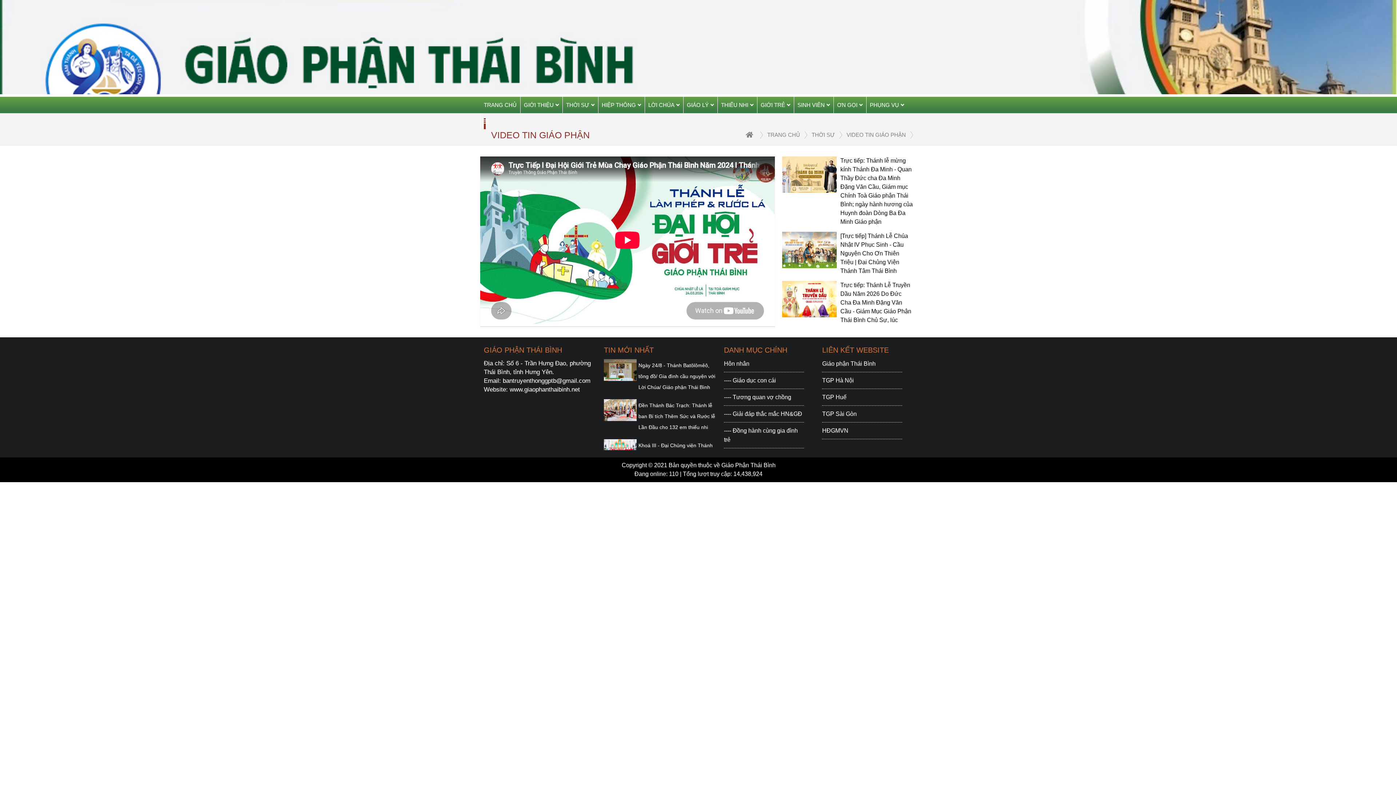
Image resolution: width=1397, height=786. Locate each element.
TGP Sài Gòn (839, 414)
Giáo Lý (698, 105)
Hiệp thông (619, 105)
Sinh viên (811, 105)
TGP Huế (834, 397)
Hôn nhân (736, 364)
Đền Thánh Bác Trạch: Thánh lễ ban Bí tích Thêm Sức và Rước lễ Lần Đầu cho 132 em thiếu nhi (676, 416)
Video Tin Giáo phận (876, 135)
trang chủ (783, 135)
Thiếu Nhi (734, 105)
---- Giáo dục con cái (750, 380)
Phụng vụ (884, 105)
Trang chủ (500, 105)
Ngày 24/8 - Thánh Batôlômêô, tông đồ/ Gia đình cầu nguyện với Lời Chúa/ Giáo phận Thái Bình (676, 376)
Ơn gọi (847, 105)
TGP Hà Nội (838, 380)
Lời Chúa (661, 105)
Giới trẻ (773, 105)
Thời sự (577, 105)
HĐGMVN (835, 431)
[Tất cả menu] (486, 121)
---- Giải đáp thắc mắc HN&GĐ (763, 414)
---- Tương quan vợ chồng (757, 397)
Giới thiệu (539, 105)
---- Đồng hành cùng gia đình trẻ (761, 435)
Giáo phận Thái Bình (849, 364)
